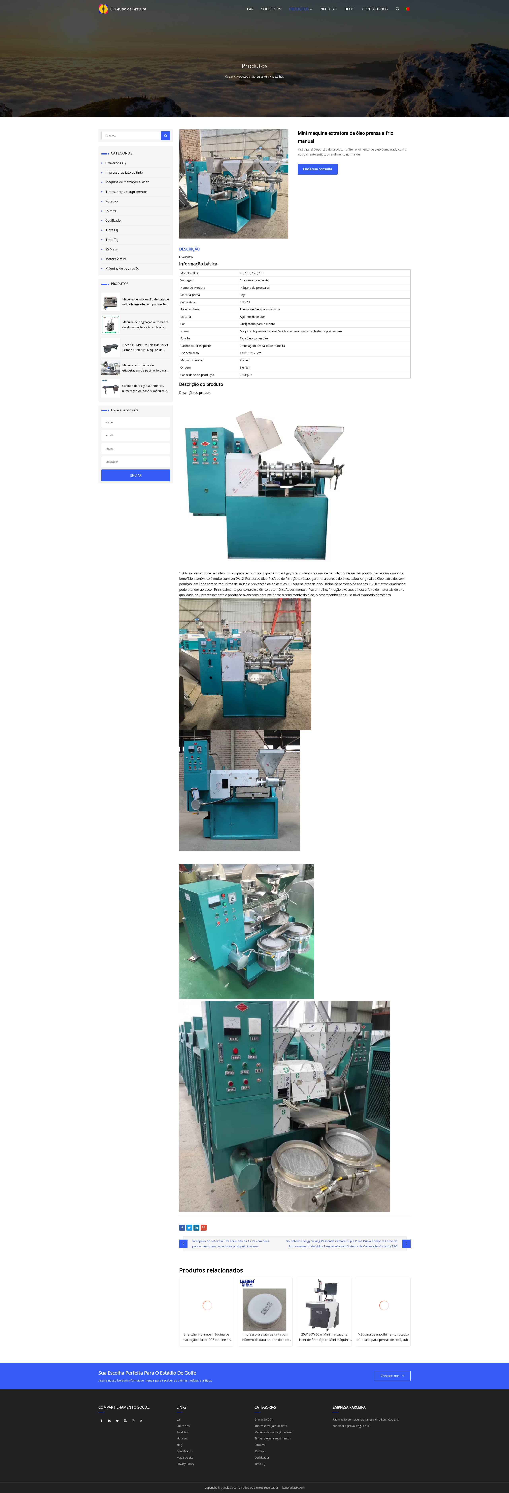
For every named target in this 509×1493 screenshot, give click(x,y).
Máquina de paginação (122, 268)
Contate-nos (375, 9)
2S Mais (111, 249)
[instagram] (133, 1421)
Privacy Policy (185, 1464)
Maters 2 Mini (260, 76)
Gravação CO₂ (115, 163)
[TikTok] (141, 1421)
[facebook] (101, 1421)
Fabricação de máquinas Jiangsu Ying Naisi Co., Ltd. (366, 1419)
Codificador (113, 220)
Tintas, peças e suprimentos (126, 192)
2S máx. (111, 211)
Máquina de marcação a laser (127, 182)
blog (349, 9)
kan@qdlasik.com (293, 1487)
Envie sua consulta (317, 169)
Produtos (299, 9)
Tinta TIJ (111, 240)
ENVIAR (136, 475)
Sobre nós (271, 9)
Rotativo (111, 201)
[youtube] (125, 1421)
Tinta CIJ (111, 230)
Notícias (328, 9)
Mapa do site (185, 1457)
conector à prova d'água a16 (351, 1426)
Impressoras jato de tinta (124, 172)
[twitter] (117, 1421)
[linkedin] (109, 1421)
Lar (250, 9)
